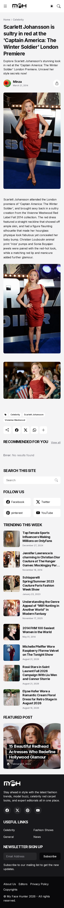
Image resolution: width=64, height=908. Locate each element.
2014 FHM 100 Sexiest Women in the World (38, 630)
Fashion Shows (43, 830)
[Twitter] (25, 430)
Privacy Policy (39, 884)
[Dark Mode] (51, 6)
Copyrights (10, 889)
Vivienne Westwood (15, 420)
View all (56, 442)
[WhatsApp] (34, 430)
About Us (9, 884)
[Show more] (43, 430)
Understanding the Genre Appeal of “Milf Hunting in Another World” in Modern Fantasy (41, 607)
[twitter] (17, 810)
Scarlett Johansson (34, 414)
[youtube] (38, 810)
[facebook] (7, 810)
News (37, 837)
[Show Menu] (5, 6)
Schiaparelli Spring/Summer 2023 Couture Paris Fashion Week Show (38, 583)
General (8, 837)
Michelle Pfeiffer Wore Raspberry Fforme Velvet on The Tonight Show (41, 650)
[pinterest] (27, 810)
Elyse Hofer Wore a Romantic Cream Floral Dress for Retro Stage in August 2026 (40, 697)
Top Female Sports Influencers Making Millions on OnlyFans (37, 537)
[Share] (57, 83)
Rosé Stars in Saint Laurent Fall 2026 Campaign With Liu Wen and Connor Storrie (40, 673)
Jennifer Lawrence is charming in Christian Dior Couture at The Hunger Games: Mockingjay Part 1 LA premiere (41, 559)
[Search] (58, 6)
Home (6, 19)
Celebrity (18, 19)
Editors (23, 884)
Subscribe (50, 856)
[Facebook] (16, 430)
